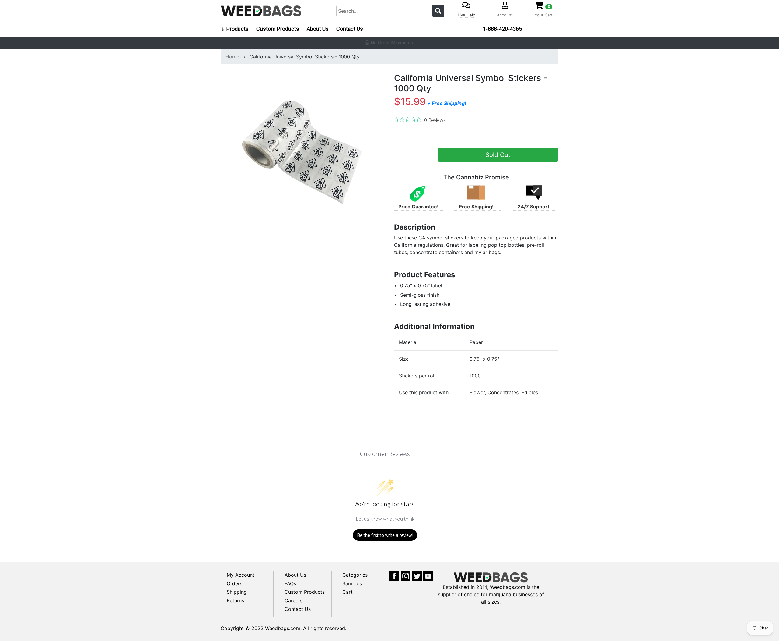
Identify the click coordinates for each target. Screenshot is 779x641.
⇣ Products (235, 29)
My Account (240, 575)
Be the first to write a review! (385, 535)
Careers (293, 600)
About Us (318, 29)
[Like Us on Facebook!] (394, 575)
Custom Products (277, 29)
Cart (347, 592)
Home (232, 57)
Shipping (237, 592)
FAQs (290, 583)
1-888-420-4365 (502, 29)
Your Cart (544, 14)
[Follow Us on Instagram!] (405, 575)
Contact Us (349, 29)
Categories (355, 575)
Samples (352, 583)
